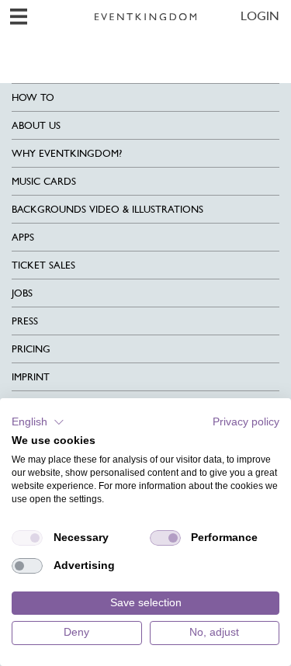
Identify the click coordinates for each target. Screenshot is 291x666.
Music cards (44, 181)
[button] (38, 422)
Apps (23, 237)
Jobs (22, 293)
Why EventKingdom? (67, 153)
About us (36, 125)
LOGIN (260, 16)
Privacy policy (246, 422)
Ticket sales (43, 265)
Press (25, 321)
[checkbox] (27, 538)
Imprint (31, 377)
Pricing (31, 349)
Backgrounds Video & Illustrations (107, 209)
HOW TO (33, 97)
